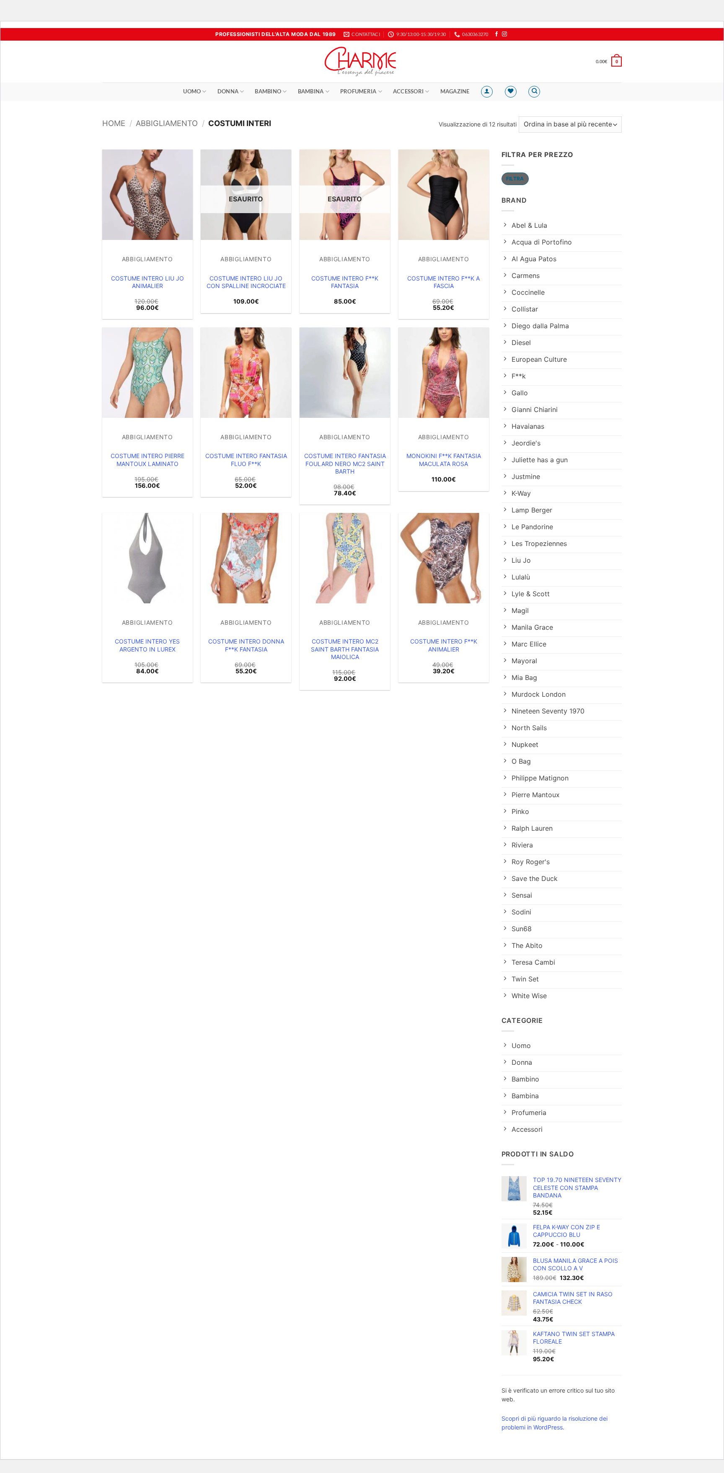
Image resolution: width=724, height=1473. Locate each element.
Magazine (455, 91)
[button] (609, 61)
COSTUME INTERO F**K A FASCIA (443, 282)
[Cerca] (534, 92)
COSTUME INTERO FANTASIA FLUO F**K (246, 459)
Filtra (515, 178)
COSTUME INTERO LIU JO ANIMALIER (147, 282)
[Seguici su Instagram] (504, 34)
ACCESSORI (408, 91)
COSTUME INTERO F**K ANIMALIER (443, 645)
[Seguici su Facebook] (496, 34)
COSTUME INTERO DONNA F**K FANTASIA (246, 645)
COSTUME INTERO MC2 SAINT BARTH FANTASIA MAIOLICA (345, 649)
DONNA (227, 91)
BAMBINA (311, 91)
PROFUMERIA (358, 91)
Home (113, 123)
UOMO (192, 91)
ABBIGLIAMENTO (167, 123)
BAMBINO (268, 91)
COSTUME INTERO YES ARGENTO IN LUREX (147, 645)
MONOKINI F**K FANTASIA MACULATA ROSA (443, 459)
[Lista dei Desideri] (511, 92)
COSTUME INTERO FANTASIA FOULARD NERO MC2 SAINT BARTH (345, 463)
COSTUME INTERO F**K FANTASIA (344, 282)
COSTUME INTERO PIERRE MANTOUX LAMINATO (147, 459)
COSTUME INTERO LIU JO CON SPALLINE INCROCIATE (246, 282)
